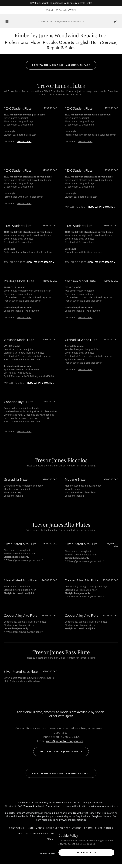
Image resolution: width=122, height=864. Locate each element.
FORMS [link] (88, 828)
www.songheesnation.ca (73, 819)
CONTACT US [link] (16, 828)
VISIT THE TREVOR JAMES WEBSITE (61, 751)
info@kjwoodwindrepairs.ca (64, 741)
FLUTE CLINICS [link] (104, 828)
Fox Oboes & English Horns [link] (44, 833)
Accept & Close (86, 852)
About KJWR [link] (54, 838)
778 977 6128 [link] (45, 21)
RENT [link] (20, 833)
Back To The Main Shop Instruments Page (61, 65)
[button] (9, 21)
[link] (61, 36)
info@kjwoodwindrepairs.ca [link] (69, 21)
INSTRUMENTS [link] (35, 828)
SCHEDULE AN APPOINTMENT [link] (64, 828)
